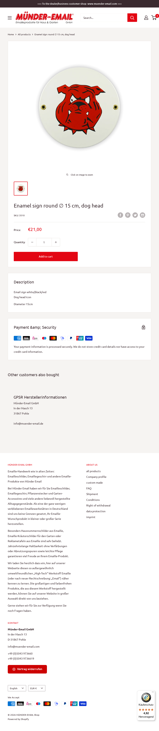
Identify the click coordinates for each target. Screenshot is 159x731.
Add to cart (46, 256)
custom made (94, 482)
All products (24, 34)
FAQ (89, 488)
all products (93, 471)
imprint (90, 517)
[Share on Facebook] (120, 215)
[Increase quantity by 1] (56, 242)
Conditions (93, 499)
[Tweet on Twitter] (135, 215)
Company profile (96, 476)
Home (11, 34)
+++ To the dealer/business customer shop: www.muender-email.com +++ (79, 3)
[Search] (132, 17)
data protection (95, 511)
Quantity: (20, 242)
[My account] (146, 17)
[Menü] (152, 693)
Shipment (92, 494)
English (13, 688)
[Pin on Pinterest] (127, 215)
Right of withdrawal (98, 505)
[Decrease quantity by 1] (32, 242)
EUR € (33, 688)
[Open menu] (10, 17)
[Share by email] (142, 215)
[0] (154, 17)
